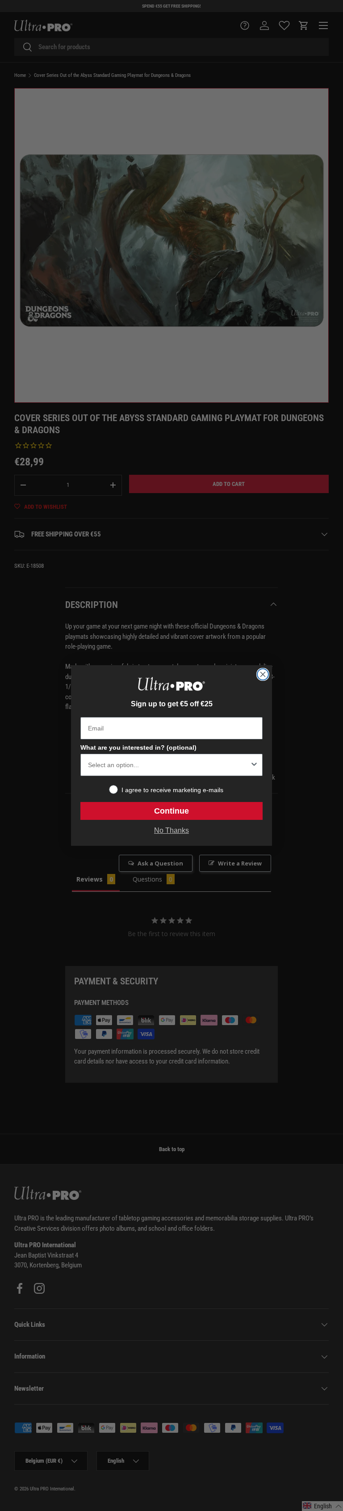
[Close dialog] (262, 674)
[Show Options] (254, 765)
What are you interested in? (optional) (138, 747)
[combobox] (169, 765)
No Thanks (171, 830)
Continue (171, 810)
